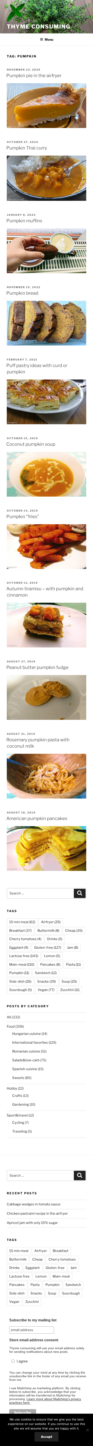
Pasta (73, 964)
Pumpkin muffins (24, 220)
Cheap (74, 931)
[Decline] (87, 1430)
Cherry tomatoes (25, 939)
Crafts (17, 1096)
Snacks (46, 981)
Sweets (18, 1078)
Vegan (46, 990)
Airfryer (50, 922)
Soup (69, 981)
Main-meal (21, 964)
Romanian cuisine (26, 1051)
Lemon (52, 956)
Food (11, 1026)
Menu (49, 39)
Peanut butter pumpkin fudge (37, 667)
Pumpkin (19, 973)
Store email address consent (33, 1340)
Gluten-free (47, 948)
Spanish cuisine (24, 1069)
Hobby (12, 1088)
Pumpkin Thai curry (26, 148)
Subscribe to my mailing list (32, 1320)
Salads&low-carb (26, 1060)
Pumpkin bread (22, 293)
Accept (46, 1437)
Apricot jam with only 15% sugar (32, 1223)
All (9, 1017)
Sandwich (46, 973)
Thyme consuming (38, 26)
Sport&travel (17, 1115)
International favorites (30, 1043)
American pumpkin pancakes (36, 818)
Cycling (18, 1123)
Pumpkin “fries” (22, 516)
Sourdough (20, 990)
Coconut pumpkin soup (30, 444)
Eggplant (18, 948)
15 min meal (22, 922)
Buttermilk (48, 931)
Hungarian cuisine (26, 1034)
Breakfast (20, 931)
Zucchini (69, 990)
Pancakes (50, 964)
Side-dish (20, 981)
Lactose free (23, 956)
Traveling (19, 1131)
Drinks (54, 939)
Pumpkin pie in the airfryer (33, 75)
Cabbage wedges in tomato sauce (33, 1204)
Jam (72, 948)
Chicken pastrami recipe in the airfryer (37, 1213)
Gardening (20, 1104)
